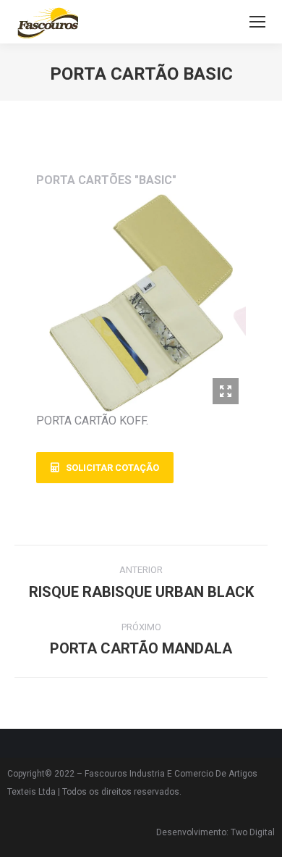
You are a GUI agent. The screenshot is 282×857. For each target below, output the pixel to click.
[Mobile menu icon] (257, 22)
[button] (105, 468)
